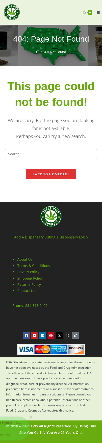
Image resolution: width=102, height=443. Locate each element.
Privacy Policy (28, 271)
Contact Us (26, 290)
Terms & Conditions (33, 265)
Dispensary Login (73, 237)
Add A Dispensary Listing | (36, 237)
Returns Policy (29, 284)
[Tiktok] (75, 335)
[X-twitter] (59, 335)
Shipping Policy (30, 278)
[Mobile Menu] (96, 12)
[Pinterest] (51, 335)
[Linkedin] (42, 335)
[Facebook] (26, 335)
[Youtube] (34, 335)
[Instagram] (67, 335)
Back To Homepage (51, 174)
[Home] (37, 52)
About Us (24, 259)
